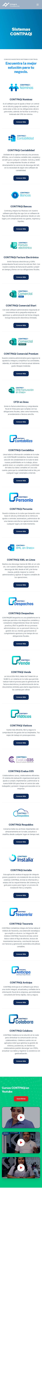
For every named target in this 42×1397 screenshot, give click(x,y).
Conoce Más (21, 122)
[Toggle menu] (37, 4)
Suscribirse (21, 1099)
